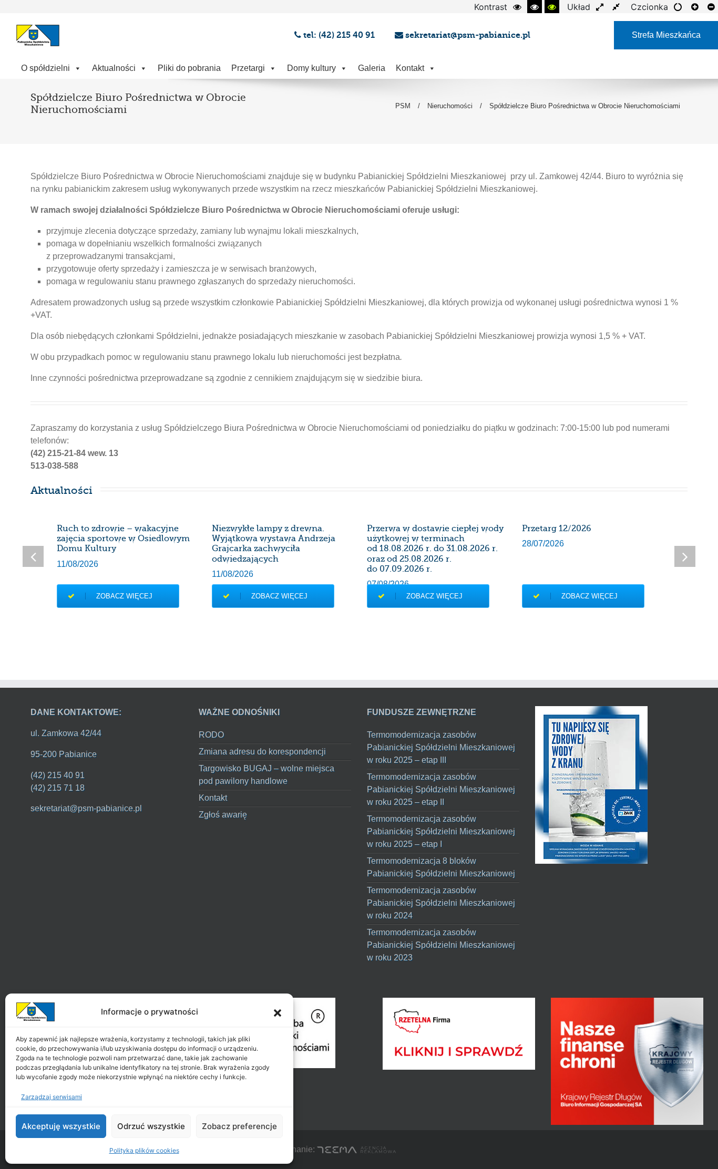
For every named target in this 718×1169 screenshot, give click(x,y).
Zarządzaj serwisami (51, 1097)
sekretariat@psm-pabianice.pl (466, 35)
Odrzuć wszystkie (151, 1126)
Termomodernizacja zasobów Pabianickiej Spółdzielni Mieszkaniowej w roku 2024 (441, 903)
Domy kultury (311, 68)
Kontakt (410, 68)
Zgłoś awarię (223, 814)
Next (684, 556)
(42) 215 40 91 (57, 775)
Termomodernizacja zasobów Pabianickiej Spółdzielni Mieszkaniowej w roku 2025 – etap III (441, 747)
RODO (211, 734)
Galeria (371, 68)
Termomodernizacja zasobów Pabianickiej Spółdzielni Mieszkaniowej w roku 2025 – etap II (441, 789)
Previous (33, 556)
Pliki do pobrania (189, 68)
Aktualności (114, 68)
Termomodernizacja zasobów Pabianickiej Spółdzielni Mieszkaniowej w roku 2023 (441, 945)
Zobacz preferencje (239, 1126)
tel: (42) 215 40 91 (340, 35)
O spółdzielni (45, 68)
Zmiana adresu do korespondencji (262, 751)
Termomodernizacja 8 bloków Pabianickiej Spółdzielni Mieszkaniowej (441, 867)
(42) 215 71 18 (57, 787)
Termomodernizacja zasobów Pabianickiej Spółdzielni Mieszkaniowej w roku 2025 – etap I (441, 831)
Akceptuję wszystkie (61, 1126)
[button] (277, 1012)
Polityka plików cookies (144, 1150)
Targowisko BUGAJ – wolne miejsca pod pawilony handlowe (266, 774)
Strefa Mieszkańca (666, 34)
